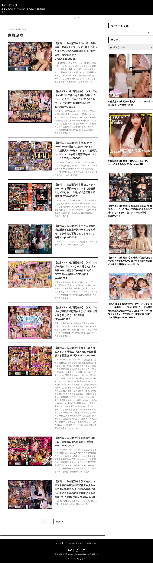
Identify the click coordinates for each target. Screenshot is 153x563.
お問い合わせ (92, 543)
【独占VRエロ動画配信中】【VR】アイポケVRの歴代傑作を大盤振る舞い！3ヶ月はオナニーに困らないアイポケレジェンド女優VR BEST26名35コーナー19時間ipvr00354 (76, 99)
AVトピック (9, 5)
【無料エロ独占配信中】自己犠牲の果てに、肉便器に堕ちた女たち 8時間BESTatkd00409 (75, 441)
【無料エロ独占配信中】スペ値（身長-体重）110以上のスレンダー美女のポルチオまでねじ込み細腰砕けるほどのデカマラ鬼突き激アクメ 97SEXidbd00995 (76, 51)
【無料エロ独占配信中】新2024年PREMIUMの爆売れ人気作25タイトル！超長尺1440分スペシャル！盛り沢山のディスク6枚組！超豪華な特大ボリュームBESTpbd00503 (76, 150)
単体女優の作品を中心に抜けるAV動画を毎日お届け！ (76, 554)
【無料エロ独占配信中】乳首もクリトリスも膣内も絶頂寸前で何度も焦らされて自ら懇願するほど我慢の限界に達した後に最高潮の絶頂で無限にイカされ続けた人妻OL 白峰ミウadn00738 (75, 489)
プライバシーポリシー (74, 543)
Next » (59, 521)
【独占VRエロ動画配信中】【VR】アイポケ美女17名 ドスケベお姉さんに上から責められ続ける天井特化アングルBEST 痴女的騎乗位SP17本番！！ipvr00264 (76, 270)
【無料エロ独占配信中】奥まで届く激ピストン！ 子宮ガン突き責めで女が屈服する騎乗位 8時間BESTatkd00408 (75, 351)
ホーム (76, 18)
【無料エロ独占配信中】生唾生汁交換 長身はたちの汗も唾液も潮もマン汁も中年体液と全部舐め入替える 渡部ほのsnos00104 (130, 260)
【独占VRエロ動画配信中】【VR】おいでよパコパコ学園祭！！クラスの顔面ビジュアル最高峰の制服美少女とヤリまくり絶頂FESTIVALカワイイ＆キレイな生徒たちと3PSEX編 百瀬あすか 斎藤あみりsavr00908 (130, 311)
